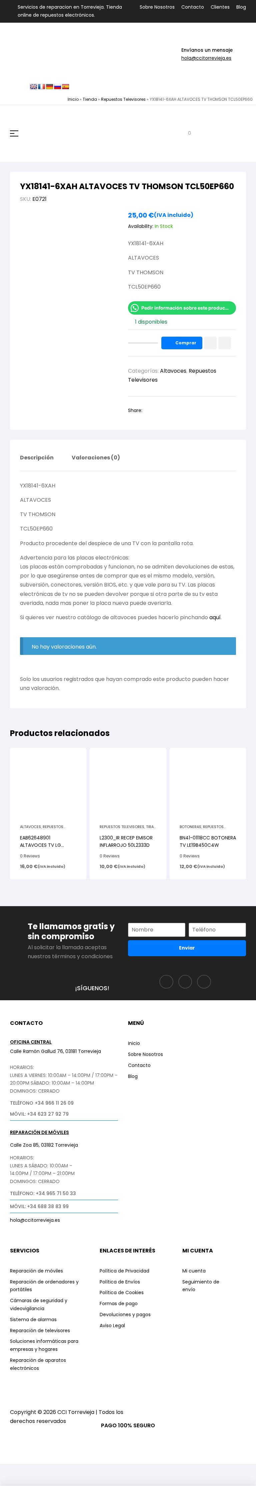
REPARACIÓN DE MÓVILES (39, 1132)
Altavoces (173, 371)
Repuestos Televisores (123, 99)
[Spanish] (65, 87)
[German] (49, 87)
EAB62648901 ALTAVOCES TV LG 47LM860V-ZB (40, 845)
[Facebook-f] (166, 982)
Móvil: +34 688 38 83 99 (39, 1206)
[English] (33, 87)
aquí (215, 617)
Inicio (73, 99)
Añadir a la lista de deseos (210, 343)
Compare (224, 343)
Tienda (90, 99)
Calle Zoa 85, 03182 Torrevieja (44, 1145)
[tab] (37, 463)
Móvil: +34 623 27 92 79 (39, 1114)
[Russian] (57, 87)
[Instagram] (185, 982)
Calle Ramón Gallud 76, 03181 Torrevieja (55, 1051)
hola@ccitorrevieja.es (206, 58)
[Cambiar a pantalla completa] (36, 1470)
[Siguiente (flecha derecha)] (36, 1481)
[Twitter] (204, 982)
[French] (41, 87)
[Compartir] (61, 1470)
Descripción (37, 458)
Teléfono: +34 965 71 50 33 (43, 1193)
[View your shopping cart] (184, 133)
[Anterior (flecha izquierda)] (11, 1481)
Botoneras (190, 826)
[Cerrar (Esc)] (85, 1470)
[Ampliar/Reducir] (11, 1470)
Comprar (185, 343)
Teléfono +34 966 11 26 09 (42, 1103)
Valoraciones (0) (96, 458)
